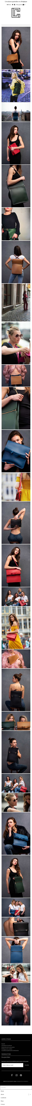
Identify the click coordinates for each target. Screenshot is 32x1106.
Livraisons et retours (7, 1045)
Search (3, 1044)
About (2, 1094)
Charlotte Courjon (22, 1081)
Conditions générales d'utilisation (10, 1050)
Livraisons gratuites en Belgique (16, 1)
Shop (2, 1101)
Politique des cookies (7, 1049)
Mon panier (20, 5)
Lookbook (3, 1098)
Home (2, 1091)
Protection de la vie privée (8, 1047)
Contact (3, 1104)
